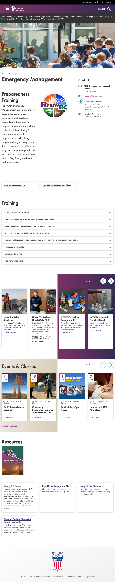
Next (111, 281)
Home (3, 74)
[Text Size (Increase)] (97, 2)
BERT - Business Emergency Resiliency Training (30, 226)
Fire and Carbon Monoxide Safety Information (17, 520)
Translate (88, 2)
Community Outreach (16, 212)
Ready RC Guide (12, 486)
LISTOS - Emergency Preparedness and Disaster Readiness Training (41, 240)
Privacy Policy (58, 576)
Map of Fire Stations (91, 486)
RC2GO (24, 576)
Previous (103, 281)
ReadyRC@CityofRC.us (93, 96)
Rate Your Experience (86, 576)
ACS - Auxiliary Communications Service (26, 233)
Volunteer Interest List (14, 185)
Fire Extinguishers (14, 261)
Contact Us (107, 2)
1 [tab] (87, 281)
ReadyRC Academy (14, 247)
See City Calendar (10, 426)
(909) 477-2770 (90, 91)
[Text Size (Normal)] (95, 2)
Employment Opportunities (40, 576)
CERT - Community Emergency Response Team (29, 219)
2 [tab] (89, 281)
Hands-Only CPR (13, 254)
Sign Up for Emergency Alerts (56, 185)
